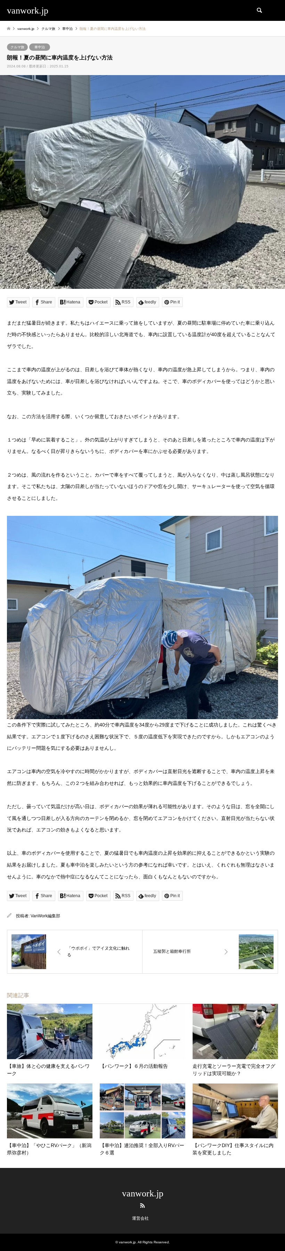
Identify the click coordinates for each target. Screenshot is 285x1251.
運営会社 (140, 1218)
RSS (142, 1205)
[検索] (259, 10)
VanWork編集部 (45, 915)
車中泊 (39, 47)
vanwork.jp (142, 1193)
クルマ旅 (17, 47)
